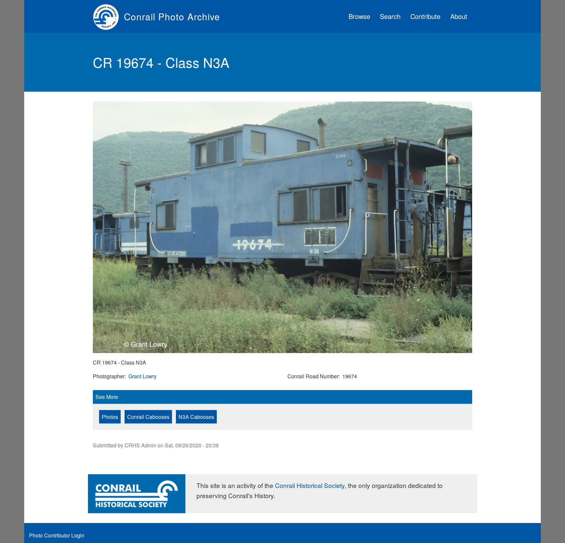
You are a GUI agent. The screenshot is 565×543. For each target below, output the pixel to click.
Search (390, 16)
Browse (359, 16)
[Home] (108, 16)
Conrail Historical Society (310, 485)
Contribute (425, 16)
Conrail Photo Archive (172, 16)
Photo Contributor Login (56, 535)
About (458, 16)
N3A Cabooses (196, 417)
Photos (110, 417)
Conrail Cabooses (148, 417)
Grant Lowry (142, 376)
